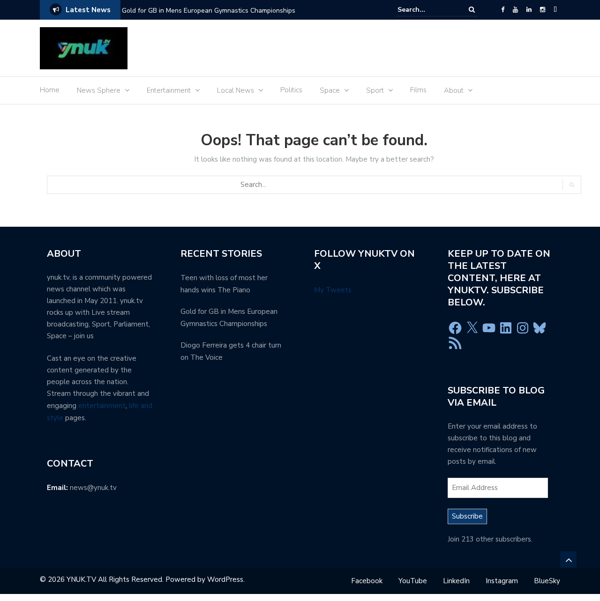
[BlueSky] (555, 10)
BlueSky (547, 581)
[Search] (471, 9)
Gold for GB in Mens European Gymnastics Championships (208, 10)
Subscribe (467, 516)
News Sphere (98, 90)
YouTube (412, 581)
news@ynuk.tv (93, 487)
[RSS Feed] (455, 342)
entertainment (102, 405)
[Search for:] (426, 9)
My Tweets (333, 290)
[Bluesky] (539, 327)
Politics (291, 90)
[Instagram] (542, 10)
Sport (375, 90)
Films (418, 90)
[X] (472, 327)
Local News (235, 90)
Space (330, 90)
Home (50, 90)
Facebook (366, 581)
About (454, 90)
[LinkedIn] (529, 10)
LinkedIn (456, 581)
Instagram (502, 581)
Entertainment (169, 90)
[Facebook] (503, 10)
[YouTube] (515, 10)
